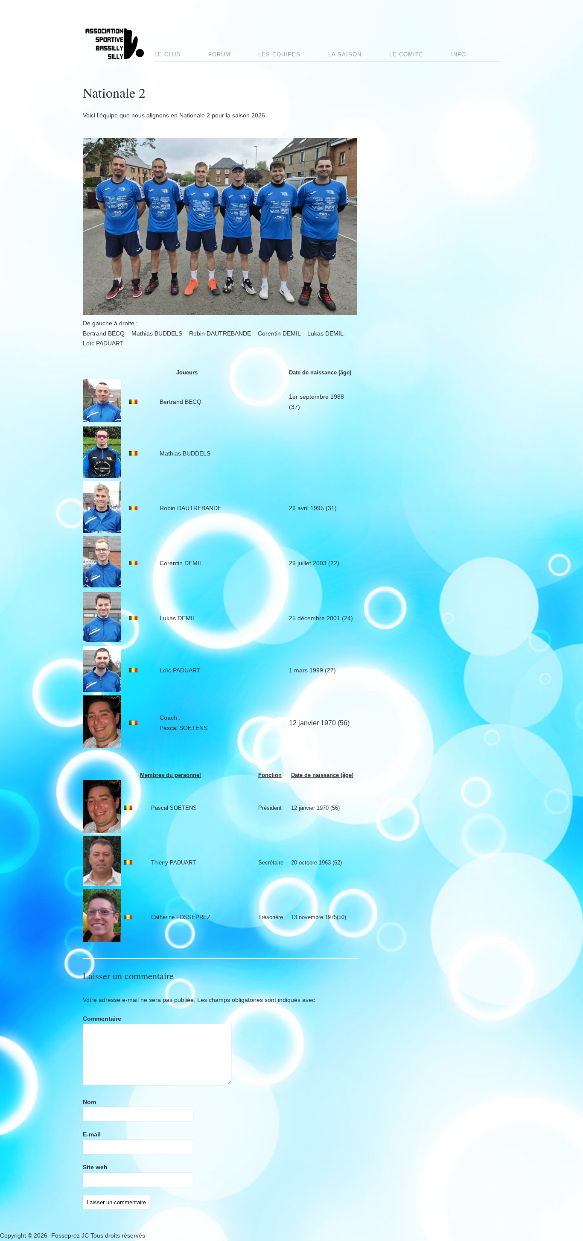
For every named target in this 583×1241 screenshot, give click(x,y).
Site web (95, 1167)
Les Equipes (279, 54)
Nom (89, 1101)
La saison (344, 54)
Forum (219, 54)
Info (458, 54)
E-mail (92, 1134)
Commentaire (102, 1018)
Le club (167, 54)
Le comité (406, 54)
